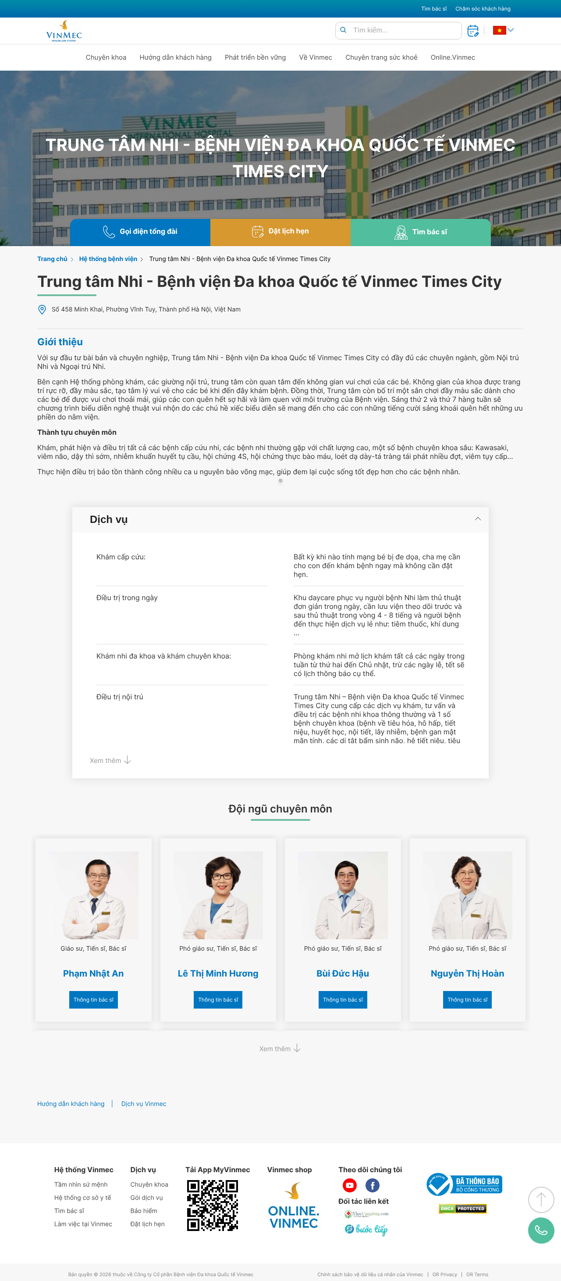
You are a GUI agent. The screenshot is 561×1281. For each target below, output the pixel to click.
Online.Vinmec (453, 57)
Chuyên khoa (106, 57)
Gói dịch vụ (147, 1198)
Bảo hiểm (144, 1211)
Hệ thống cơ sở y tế (82, 1198)
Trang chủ (52, 259)
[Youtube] (350, 1185)
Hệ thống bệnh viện (108, 259)
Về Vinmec (316, 57)
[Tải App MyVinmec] (212, 1205)
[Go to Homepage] (64, 31)
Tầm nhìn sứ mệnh (81, 1184)
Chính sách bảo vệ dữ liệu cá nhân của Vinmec (370, 1274)
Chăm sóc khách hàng (483, 8)
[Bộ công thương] (462, 1184)
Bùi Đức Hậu (342, 973)
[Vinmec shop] (294, 1205)
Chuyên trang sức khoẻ (381, 57)
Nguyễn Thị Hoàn (467, 973)
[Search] (343, 30)
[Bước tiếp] (367, 1230)
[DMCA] (463, 1209)
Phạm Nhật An (93, 973)
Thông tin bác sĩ (94, 999)
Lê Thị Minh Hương (218, 973)
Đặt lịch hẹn (148, 1224)
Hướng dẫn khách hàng (176, 57)
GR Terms (477, 1274)
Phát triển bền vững (255, 57)
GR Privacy (445, 1274)
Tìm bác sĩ (434, 8)
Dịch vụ (109, 520)
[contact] (541, 1230)
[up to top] (541, 1200)
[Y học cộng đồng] (367, 1214)
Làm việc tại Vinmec (83, 1224)
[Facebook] (373, 1185)
